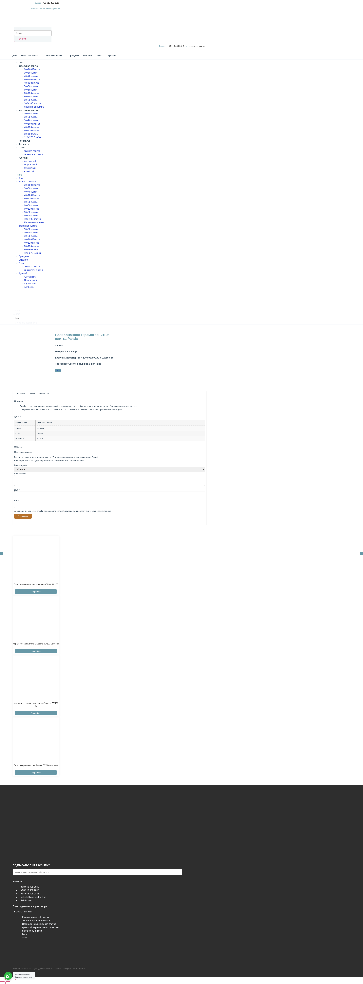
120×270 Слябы (32, 137)
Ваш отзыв (20, 474)
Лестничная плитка (34, 107)
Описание (20, 394)
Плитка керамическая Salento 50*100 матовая (36, 765)
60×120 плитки (31, 93)
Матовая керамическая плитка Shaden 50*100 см (36, 704)
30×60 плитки (31, 117)
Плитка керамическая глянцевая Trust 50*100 (36, 584)
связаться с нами (197, 46)
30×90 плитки (31, 120)
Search (17, 29)
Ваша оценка (21, 465)
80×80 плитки (31, 96)
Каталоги (23, 144)
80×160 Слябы (32, 134)
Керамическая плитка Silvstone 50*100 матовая (36, 643)
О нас (21, 147)
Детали (32, 394)
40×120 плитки (31, 83)
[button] (109, 175)
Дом (20, 62)
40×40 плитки (31, 76)
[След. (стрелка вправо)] (7, 982)
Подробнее (36, 591)
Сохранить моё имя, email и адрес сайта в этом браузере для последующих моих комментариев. (64, 511)
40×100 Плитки (32, 79)
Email (17, 500)
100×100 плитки (32, 103)
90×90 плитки (31, 100)
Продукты (24, 140)
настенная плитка (28, 110)
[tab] (20, 393)
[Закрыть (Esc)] (2, 979)
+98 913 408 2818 (51, 3)
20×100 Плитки (32, 69)
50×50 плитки (31, 86)
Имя (17, 490)
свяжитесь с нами (33, 154)
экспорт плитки (32, 151)
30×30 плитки (31, 73)
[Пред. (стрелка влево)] (2, 982)
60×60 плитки (31, 90)
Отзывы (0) (44, 394)
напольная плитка (28, 66)
